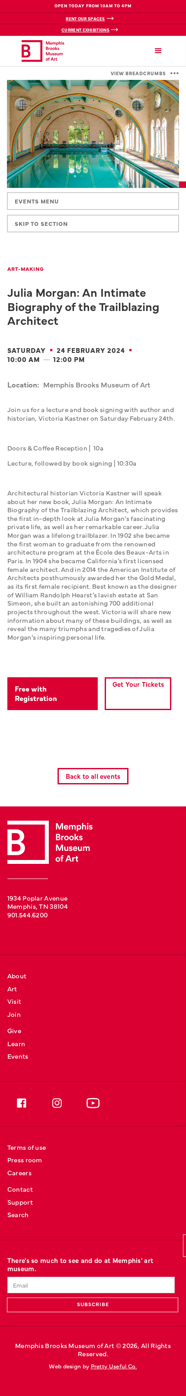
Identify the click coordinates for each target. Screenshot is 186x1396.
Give (14, 1030)
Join (14, 1013)
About (17, 975)
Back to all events (93, 775)
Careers (19, 1172)
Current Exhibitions (85, 30)
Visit (14, 1001)
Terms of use (26, 1147)
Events (18, 1055)
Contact (20, 1188)
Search (18, 1214)
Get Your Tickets (138, 683)
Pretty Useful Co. (114, 1366)
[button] (158, 51)
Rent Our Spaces (85, 19)
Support (20, 1201)
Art (12, 988)
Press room (24, 1159)
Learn (16, 1043)
